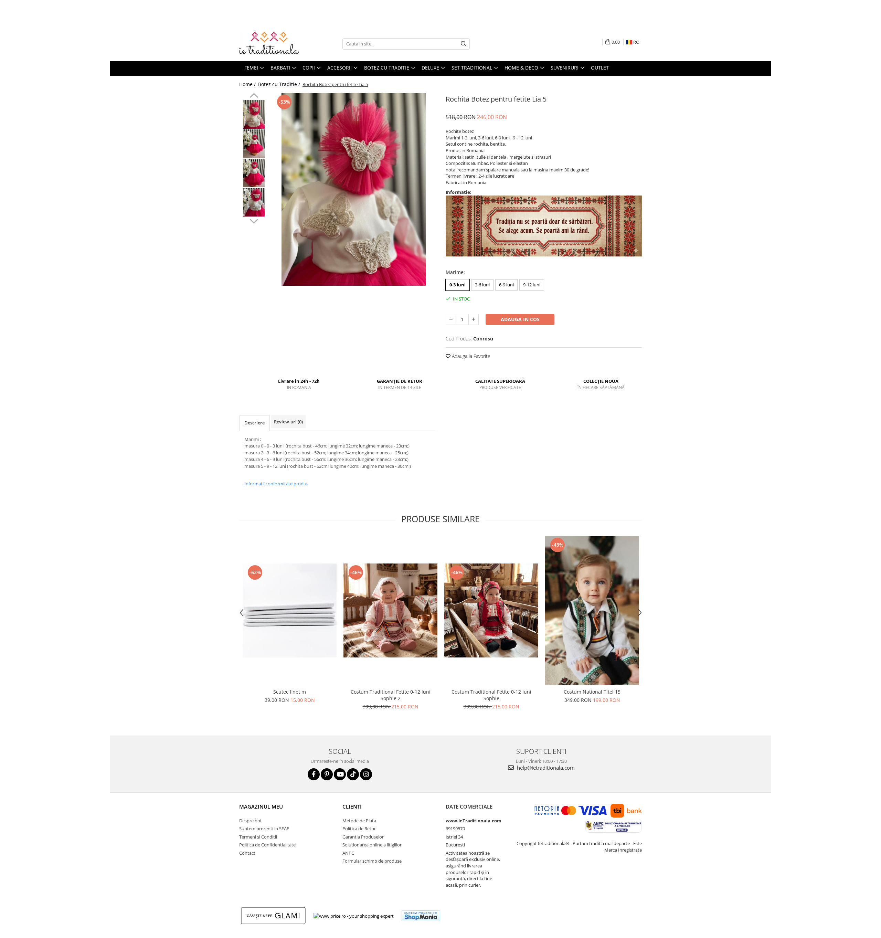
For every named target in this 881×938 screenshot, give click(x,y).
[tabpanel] (353, 189)
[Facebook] (314, 774)
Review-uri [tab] (288, 422)
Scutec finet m (289, 691)
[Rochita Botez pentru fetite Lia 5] (353, 189)
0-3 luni (457, 285)
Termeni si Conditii (258, 837)
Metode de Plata (359, 821)
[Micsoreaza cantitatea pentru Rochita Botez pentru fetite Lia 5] (451, 319)
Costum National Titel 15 (592, 691)
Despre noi (250, 821)
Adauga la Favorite (470, 356)
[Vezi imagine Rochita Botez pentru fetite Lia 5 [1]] (254, 143)
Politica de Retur (359, 828)
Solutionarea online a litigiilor (372, 845)
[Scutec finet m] (290, 610)
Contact (247, 853)
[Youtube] (340, 774)
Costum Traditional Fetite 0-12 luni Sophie (491, 695)
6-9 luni (506, 285)
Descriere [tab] (254, 423)
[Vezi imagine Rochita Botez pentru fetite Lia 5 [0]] (254, 114)
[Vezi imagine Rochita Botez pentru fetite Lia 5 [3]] (254, 202)
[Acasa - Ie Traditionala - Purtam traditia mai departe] (273, 44)
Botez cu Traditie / (279, 84)
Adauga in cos (520, 319)
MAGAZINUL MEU (261, 806)
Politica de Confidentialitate (267, 845)
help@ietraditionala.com (545, 767)
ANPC (348, 853)
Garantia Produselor (363, 837)
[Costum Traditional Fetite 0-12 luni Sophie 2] (390, 610)
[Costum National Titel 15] (592, 610)
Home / (248, 84)
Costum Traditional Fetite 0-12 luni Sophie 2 (391, 695)
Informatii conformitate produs (276, 484)
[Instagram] (366, 774)
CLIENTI (352, 806)
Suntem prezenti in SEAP (264, 828)
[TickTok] (353, 774)
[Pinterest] (327, 774)
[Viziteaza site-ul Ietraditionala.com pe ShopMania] (421, 915)
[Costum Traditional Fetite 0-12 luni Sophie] (491, 610)
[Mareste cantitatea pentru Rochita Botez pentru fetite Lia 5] (473, 319)
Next (254, 220)
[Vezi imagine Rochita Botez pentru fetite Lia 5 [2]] (254, 173)
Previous (254, 96)
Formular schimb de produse (372, 861)
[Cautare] (463, 44)
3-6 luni (482, 285)
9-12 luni (531, 285)
